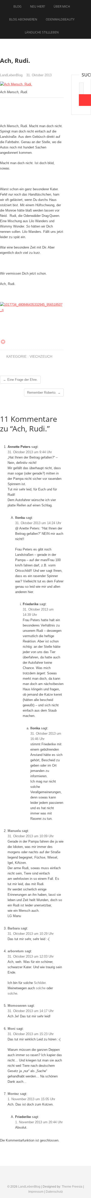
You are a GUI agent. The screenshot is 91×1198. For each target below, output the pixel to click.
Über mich (62, 6)
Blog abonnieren (23, 19)
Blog (17, 6)
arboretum (16, 951)
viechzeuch (41, 356)
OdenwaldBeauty (60, 19)
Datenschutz (54, 1191)
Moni (11, 1029)
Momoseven (17, 1005)
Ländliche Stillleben (42, 32)
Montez (13, 1094)
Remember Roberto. (44, 392)
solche (41, 988)
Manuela (14, 831)
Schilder (40, 983)
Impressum (35, 1191)
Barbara (14, 928)
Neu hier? (37, 6)
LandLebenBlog (11, 75)
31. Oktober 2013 (39, 75)
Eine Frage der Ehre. (20, 380)
